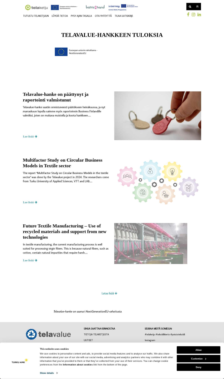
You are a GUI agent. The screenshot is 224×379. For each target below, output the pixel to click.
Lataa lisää (108, 293)
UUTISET (88, 340)
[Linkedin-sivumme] (199, 14)
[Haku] (190, 6)
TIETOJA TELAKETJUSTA (96, 334)
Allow (199, 350)
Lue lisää (28, 136)
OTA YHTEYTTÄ (103, 16)
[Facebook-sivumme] (188, 14)
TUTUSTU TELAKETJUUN (36, 16)
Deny (198, 367)
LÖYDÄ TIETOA (60, 16)
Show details (47, 373)
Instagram (150, 340)
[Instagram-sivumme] (193, 14)
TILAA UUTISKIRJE (124, 15)
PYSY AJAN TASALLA (81, 16)
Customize (197, 358)
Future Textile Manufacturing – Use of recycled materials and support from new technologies (64, 231)
